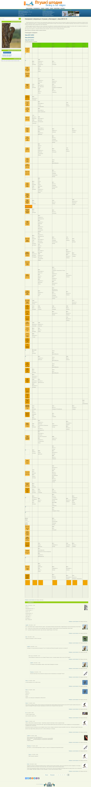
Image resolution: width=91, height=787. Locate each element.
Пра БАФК (62, 8)
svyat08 (28, 735)
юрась (27, 605)
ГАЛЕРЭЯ (42, 8)
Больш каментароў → (21, 15)
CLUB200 (47, 8)
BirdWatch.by (41, 784)
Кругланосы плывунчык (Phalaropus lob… (49, 12)
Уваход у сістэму (7, 52)
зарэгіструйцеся (32, 599)
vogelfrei (27, 625)
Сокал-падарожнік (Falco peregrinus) (48, 15)
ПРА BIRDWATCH (36, 8)
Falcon (27, 680)
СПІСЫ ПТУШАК (57, 8)
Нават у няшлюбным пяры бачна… (23, 12)
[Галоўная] (29, 3)
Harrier (27, 703)
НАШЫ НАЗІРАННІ (29, 8)
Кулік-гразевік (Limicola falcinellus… (48, 13)
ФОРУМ (51, 8)
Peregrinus (32, 672)
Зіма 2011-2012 (29, 35)
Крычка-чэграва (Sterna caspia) (47, 14)
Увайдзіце (26, 599)
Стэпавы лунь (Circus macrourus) (47, 11)
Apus (26, 636)
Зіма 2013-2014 (29, 40)
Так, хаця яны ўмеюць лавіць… (23, 14)
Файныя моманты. (21, 13)
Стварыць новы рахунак (7, 54)
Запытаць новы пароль (6, 55)
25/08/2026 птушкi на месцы (22, 11)
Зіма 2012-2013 (29, 37)
